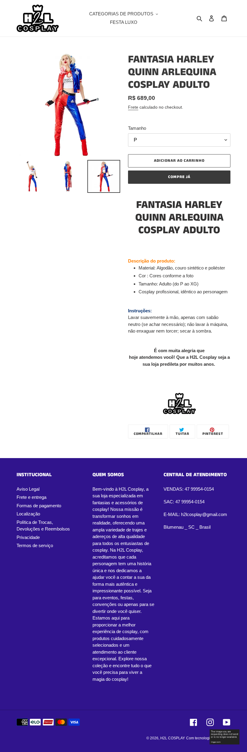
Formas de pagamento (39, 505)
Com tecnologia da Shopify (208, 738)
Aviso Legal (28, 489)
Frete (133, 107)
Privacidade (28, 537)
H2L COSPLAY (172, 738)
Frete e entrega (31, 497)
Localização (28, 513)
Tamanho (137, 128)
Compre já (179, 177)
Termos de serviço (35, 545)
